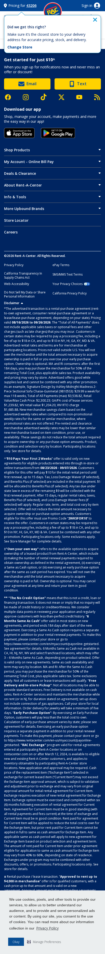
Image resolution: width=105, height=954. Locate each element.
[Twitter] (64, 97)
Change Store (19, 47)
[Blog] (97, 97)
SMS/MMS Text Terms (67, 274)
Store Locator (16, 220)
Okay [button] (16, 942)
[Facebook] (10, 97)
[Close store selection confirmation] (95, 20)
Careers (11, 232)
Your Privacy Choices (67, 284)
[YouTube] (81, 97)
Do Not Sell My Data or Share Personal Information (25, 294)
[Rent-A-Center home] (53, 11)
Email (31, 83)
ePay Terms (60, 265)
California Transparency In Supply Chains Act (23, 275)
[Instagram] (28, 97)
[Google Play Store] (58, 133)
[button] (44, 942)
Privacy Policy (47, 928)
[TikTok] (46, 97)
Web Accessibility (16, 284)
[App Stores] (19, 133)
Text (82, 83)
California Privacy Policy (69, 293)
